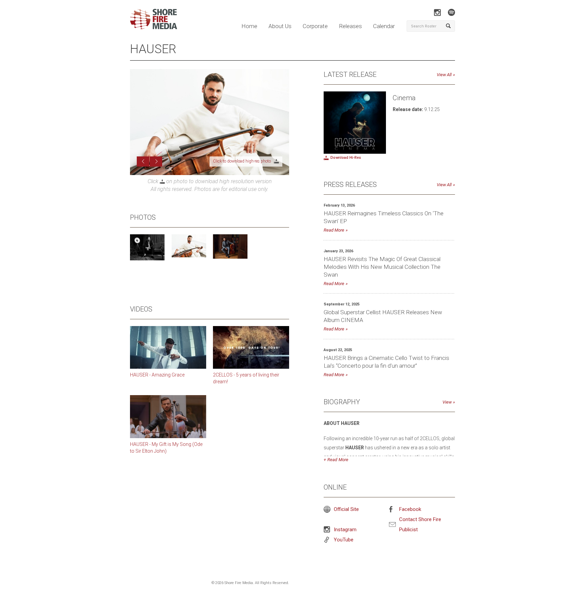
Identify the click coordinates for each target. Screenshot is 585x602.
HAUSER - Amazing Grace (157, 380)
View (447, 402)
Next (156, 167)
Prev (143, 167)
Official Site (346, 509)
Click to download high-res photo (255, 167)
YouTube (343, 540)
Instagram (345, 529)
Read (332, 459)
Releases (350, 26)
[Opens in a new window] (437, 12)
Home (249, 26)
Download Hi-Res (345, 157)
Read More (334, 230)
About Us (279, 26)
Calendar (384, 26)
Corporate (315, 26)
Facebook (410, 509)
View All (444, 74)
